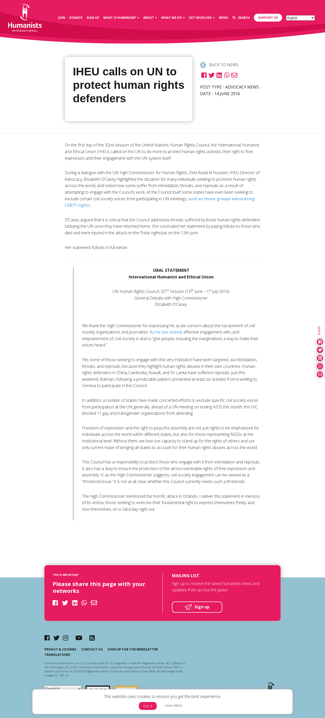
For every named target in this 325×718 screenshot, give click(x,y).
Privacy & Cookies (60, 649)
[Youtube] (78, 637)
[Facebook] (47, 637)
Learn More (173, 705)
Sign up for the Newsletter (133, 649)
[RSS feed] (92, 637)
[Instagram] (65, 637)
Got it (147, 706)
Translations (57, 654)
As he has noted (166, 332)
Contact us (92, 649)
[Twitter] (56, 637)
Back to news (223, 65)
